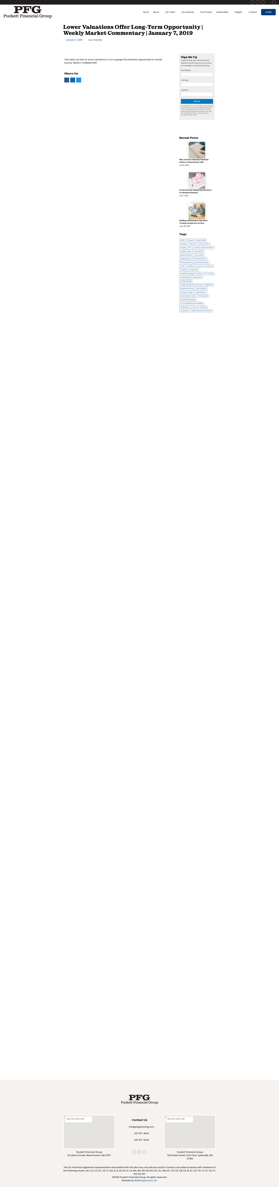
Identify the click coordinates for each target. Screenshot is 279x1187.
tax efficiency (184, 307)
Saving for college (186, 292)
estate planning (185, 259)
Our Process (206, 12)
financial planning (186, 262)
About (156, 12)
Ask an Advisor (204, 244)
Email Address (186, 70)
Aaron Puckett (200, 240)
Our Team (170, 12)
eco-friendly (95, 39)
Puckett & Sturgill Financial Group (191, 285)
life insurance (197, 277)
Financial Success (202, 262)
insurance (209, 266)
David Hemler (198, 251)
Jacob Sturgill (185, 277)
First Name (185, 80)
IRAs (211, 274)
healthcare (191, 266)
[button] (66, 80)
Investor (199, 274)
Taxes (194, 307)
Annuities (183, 244)
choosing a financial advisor (203, 248)
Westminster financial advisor (201, 311)
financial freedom (200, 259)
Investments (222, 12)
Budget (182, 248)
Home (146, 12)
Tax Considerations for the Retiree (191, 303)
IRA (206, 274)
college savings (185, 251)
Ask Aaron (193, 244)
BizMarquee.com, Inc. (145, 1180)
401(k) (182, 240)
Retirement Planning (187, 288)
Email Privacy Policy (191, 113)
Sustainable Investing (187, 300)
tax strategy (184, 311)
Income (200, 266)
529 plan (190, 240)
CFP (189, 248)
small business (201, 292)
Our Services (188, 12)
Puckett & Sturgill (185, 281)
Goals (182, 266)
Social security (203, 296)
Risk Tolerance (201, 288)
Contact (253, 12)
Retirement (209, 285)
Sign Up (197, 101)
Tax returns (203, 307)
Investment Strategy (187, 274)
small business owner (187, 296)
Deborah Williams (186, 255)
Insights (238, 12)
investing (183, 270)
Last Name (184, 90)
